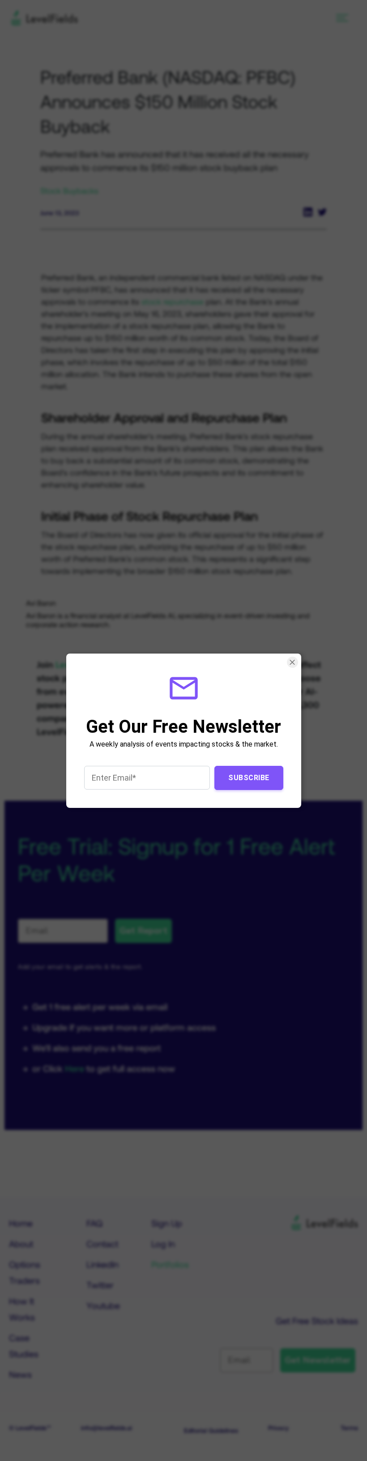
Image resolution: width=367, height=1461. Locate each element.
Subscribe (248, 777)
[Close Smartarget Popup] (292, 662)
